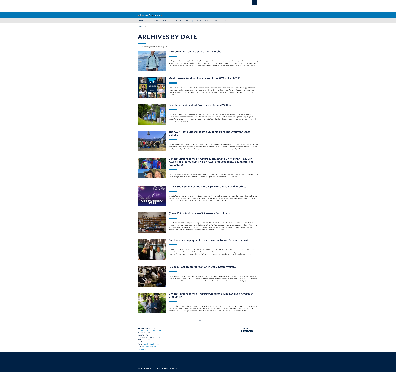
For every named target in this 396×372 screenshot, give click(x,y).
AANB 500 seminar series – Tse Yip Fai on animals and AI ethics (207, 186)
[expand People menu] (160, 21)
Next (201, 321)
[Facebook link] (242, 331)
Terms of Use (156, 368)
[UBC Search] (254, 2)
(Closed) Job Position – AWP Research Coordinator (199, 213)
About (149, 20)
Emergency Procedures (144, 368)
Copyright (165, 368)
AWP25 (214, 20)
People (156, 20)
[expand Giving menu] (202, 21)
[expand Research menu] (171, 21)
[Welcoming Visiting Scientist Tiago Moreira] (152, 61)
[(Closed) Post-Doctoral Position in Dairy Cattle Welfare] (152, 276)
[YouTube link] (248, 331)
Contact (223, 20)
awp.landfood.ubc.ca (151, 344)
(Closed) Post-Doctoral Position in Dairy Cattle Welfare (202, 266)
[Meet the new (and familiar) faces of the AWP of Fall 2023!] (152, 87)
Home (141, 20)
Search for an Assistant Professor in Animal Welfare (200, 105)
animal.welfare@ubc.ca (150, 346)
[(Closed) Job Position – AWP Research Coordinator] (152, 222)
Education (177, 20)
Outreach (188, 20)
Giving (198, 20)
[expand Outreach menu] (193, 21)
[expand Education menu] (182, 21)
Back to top (142, 349)
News (207, 20)
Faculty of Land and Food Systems (149, 330)
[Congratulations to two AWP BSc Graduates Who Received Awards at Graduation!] (152, 303)
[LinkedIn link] (245, 331)
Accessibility (173, 368)
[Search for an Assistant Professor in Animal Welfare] (152, 114)
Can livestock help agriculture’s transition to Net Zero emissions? (208, 240)
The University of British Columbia (142, 6)
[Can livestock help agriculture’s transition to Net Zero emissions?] (152, 249)
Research (166, 20)
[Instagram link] (251, 331)
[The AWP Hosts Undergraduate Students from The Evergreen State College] (152, 141)
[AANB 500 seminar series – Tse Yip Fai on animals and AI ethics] (152, 196)
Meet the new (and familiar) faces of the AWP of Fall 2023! (204, 78)
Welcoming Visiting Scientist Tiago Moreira (195, 51)
